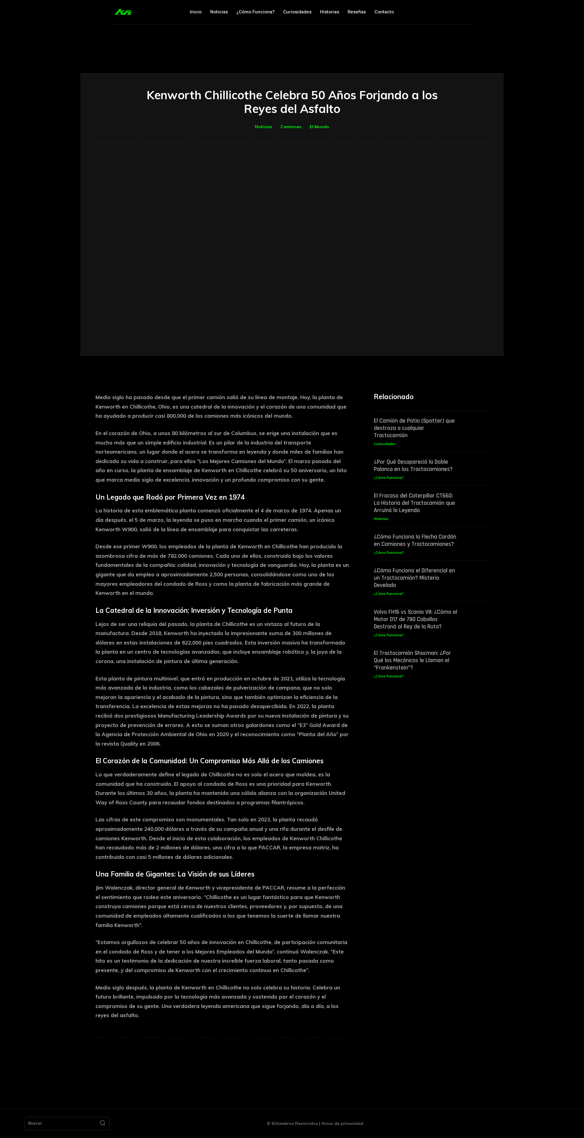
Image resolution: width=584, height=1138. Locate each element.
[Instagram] (442, 12)
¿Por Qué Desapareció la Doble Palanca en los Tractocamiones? (413, 465)
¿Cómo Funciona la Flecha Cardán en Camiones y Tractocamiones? (415, 540)
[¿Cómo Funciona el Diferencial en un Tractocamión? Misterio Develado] (477, 575)
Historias (381, 519)
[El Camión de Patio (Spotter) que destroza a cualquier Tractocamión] (477, 425)
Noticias (263, 126)
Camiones (290, 126)
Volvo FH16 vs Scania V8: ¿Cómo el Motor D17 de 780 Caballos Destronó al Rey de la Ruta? (415, 619)
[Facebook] (430, 12)
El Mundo (319, 126)
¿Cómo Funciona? (389, 478)
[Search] (102, 1123)
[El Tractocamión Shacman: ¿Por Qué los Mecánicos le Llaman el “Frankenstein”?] (477, 657)
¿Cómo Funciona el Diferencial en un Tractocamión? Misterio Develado (414, 578)
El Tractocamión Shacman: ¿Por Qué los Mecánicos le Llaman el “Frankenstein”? (412, 660)
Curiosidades (385, 444)
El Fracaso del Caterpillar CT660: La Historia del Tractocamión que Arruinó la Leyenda (414, 503)
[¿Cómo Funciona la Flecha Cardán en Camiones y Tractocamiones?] (477, 541)
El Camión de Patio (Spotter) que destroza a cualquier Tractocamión (414, 428)
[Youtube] (468, 12)
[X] (455, 12)
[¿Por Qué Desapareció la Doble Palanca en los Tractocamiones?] (477, 466)
